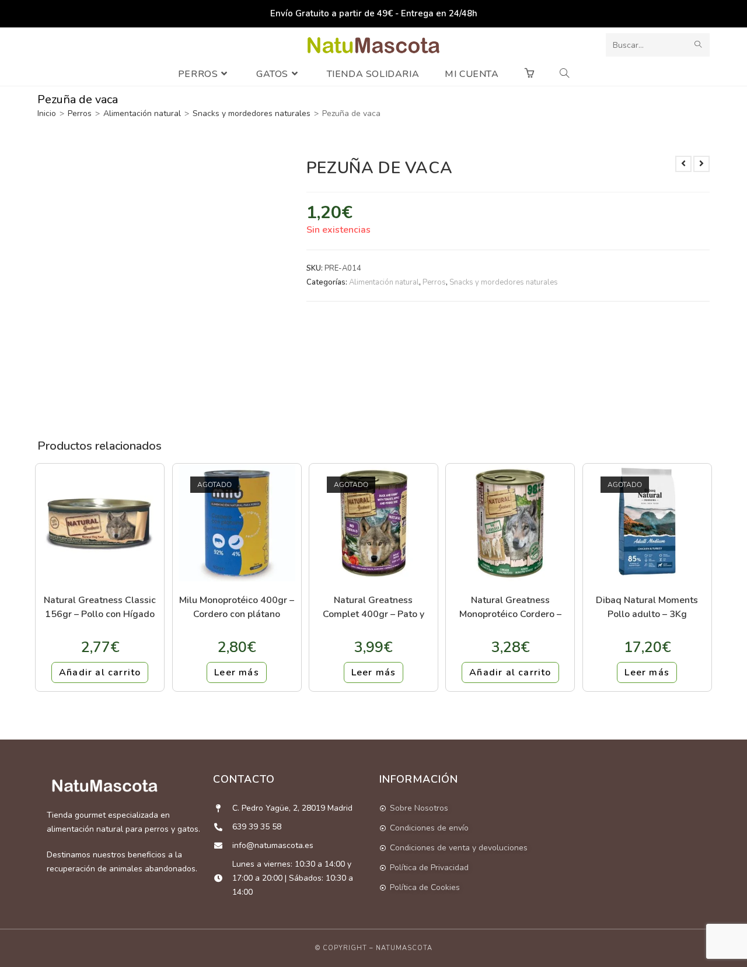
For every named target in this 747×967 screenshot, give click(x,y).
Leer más (236, 672)
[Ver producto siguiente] (701, 164)
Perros (80, 113)
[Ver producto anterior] (683, 164)
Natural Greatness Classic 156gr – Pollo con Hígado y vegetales (100, 607)
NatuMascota (404, 948)
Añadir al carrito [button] (100, 672)
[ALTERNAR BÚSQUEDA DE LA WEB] (564, 74)
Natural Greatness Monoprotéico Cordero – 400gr (510, 607)
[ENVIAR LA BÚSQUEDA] (698, 45)
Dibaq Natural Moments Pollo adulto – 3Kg (647, 607)
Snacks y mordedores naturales (251, 113)
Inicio (46, 113)
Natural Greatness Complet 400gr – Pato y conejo (373, 607)
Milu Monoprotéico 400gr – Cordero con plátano (236, 607)
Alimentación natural (142, 113)
